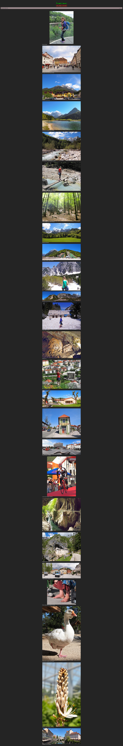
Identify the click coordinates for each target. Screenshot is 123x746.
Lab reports (64, 5)
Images (60, 5)
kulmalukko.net (61, 2)
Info (57, 5)
